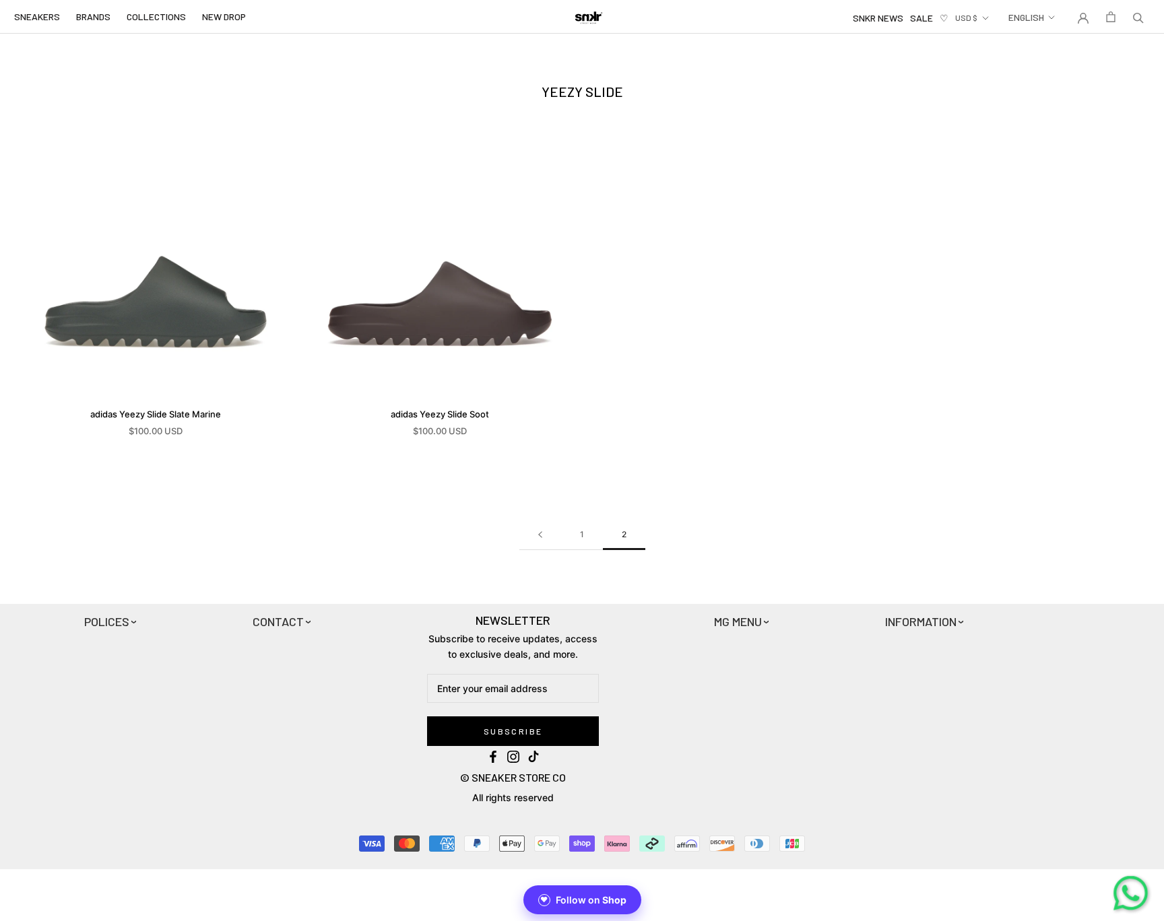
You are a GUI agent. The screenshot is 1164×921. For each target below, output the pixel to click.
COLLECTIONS (156, 16)
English (1026, 17)
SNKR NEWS (878, 18)
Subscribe (513, 731)
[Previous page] (540, 535)
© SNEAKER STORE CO (513, 777)
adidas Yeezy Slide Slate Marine (155, 414)
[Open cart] (1110, 16)
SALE (921, 18)
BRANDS (93, 16)
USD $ (966, 17)
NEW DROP (224, 16)
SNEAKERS (37, 16)
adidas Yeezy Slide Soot (440, 414)
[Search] (1138, 16)
